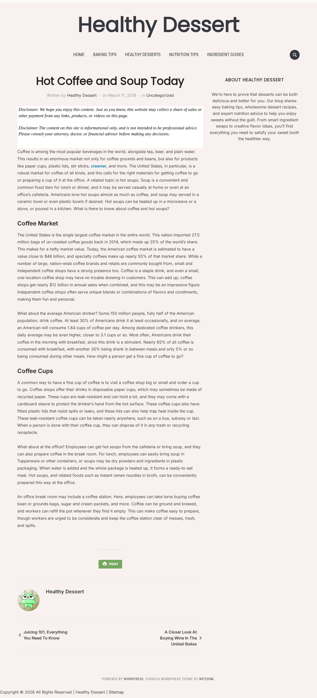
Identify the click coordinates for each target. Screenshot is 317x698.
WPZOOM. (207, 679)
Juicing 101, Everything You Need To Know (45, 635)
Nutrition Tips (183, 54)
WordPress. (134, 679)
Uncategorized (160, 95)
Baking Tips (104, 54)
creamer (98, 165)
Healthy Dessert (158, 24)
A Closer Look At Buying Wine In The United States (178, 638)
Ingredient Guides (225, 54)
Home (78, 54)
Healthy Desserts (142, 54)
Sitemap (116, 692)
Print (113, 564)
